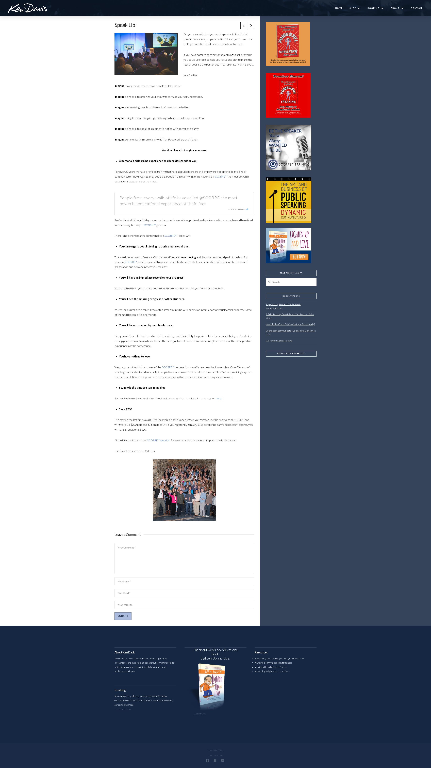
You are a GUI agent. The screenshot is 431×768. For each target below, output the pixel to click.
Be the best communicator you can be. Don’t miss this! (291, 332)
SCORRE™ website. (158, 440)
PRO (221, 750)
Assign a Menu (215, 755)
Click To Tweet (236, 209)
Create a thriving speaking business (274, 662)
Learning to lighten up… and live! (272, 671)
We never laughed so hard (279, 340)
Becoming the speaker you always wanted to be (280, 658)
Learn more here (122, 709)
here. (219, 398)
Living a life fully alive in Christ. (271, 667)
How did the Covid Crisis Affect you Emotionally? (290, 324)
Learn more (200, 713)
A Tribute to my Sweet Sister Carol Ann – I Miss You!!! (290, 316)
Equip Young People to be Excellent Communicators (283, 306)
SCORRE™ (220, 176)
